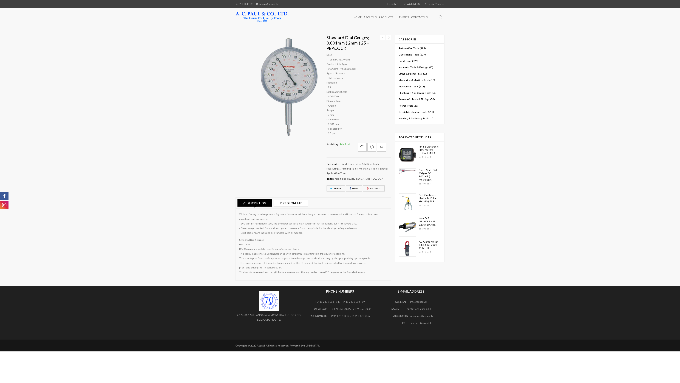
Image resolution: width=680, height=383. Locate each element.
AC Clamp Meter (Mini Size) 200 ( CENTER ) (428, 244)
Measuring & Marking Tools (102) (417, 80)
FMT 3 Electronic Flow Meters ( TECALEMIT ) (428, 149)
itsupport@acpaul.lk (420, 322)
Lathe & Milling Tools (367, 163)
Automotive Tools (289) (412, 48)
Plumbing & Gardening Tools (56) (417, 92)
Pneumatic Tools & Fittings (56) (417, 99)
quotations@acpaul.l (418, 308)
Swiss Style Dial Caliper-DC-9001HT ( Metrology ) (428, 174)
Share (355, 188)
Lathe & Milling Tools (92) (413, 73)
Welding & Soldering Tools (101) (417, 118)
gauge (350, 178)
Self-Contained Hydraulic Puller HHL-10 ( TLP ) (428, 198)
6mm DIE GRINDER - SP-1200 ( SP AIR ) (427, 221)
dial (344, 178)
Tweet (337, 188)
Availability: (333, 144)
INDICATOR (362, 178)
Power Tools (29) (408, 105)
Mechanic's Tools (369, 168)
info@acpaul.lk (418, 301)
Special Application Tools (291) (416, 111)
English (391, 3)
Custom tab (292, 203)
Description (256, 203)
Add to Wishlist (362, 147)
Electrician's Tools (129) (412, 54)
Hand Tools (347, 163)
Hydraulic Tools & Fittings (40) (416, 67)
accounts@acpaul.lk (421, 315)
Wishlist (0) (413, 3)
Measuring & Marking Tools (342, 168)
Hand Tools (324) (408, 60)
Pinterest (375, 188)
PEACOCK (377, 178)
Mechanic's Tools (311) (412, 86)
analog (337, 178)
